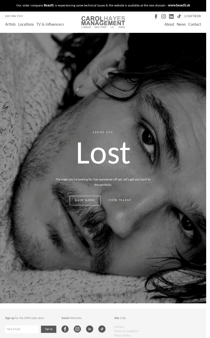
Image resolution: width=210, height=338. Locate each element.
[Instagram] (163, 16)
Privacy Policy (122, 335)
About (169, 25)
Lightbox (192, 16)
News (181, 25)
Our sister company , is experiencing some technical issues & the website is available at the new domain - (103, 5)
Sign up (48, 329)
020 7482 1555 (14, 16)
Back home (85, 200)
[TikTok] (179, 16)
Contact (194, 25)
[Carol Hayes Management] (103, 22)
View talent (120, 200)
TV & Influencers (50, 25)
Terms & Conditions (126, 331)
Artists (10, 25)
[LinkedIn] (171, 16)
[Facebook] (156, 16)
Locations (26, 25)
